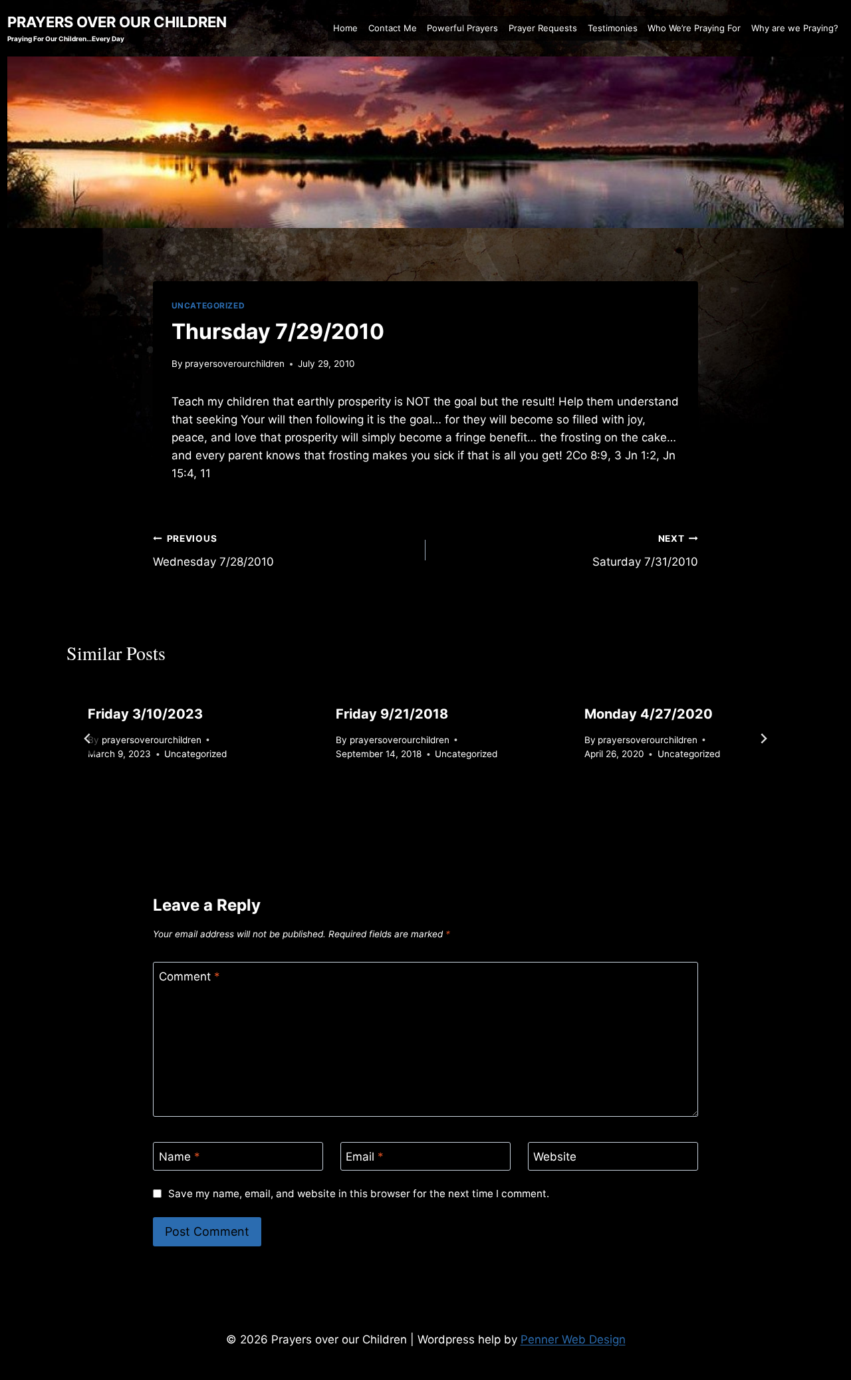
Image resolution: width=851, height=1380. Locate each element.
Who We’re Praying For (694, 28)
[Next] (763, 738)
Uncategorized (208, 305)
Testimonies (613, 28)
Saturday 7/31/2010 (645, 550)
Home (345, 28)
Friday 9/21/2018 (392, 714)
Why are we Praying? (794, 28)
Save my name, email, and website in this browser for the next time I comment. (358, 1193)
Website (554, 1156)
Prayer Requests (543, 28)
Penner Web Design (573, 1339)
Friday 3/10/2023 (145, 714)
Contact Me (392, 28)
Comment (189, 976)
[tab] (399, 805)
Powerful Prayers (462, 28)
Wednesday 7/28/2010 (213, 550)
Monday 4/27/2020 (648, 714)
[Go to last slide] (87, 738)
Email (365, 1156)
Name (179, 1156)
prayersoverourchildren (235, 363)
